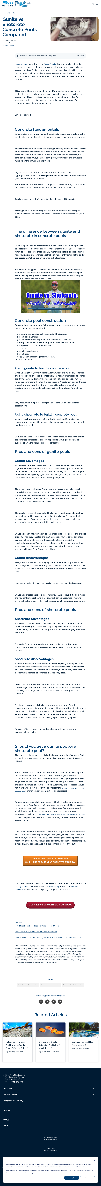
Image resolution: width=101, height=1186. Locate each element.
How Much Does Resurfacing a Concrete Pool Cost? (37, 926)
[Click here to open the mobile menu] (97, 4)
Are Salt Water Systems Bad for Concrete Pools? (36, 932)
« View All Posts (8, 13)
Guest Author (9, 45)
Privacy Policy (50, 1148)
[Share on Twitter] (53, 1002)
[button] (93, 4)
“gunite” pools (50, 64)
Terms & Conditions (50, 1150)
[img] (78, 56)
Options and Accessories (50, 985)
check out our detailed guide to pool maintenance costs (61, 814)
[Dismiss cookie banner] (94, 1160)
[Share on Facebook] (41, 1002)
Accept (71, 1178)
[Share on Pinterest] (60, 1002)
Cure (21, 348)
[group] (50, 56)
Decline (87, 1178)
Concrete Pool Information (73, 985)
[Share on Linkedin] (47, 1002)
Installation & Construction (28, 985)
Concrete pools (21, 64)
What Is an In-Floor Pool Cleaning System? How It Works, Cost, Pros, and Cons (48, 937)
